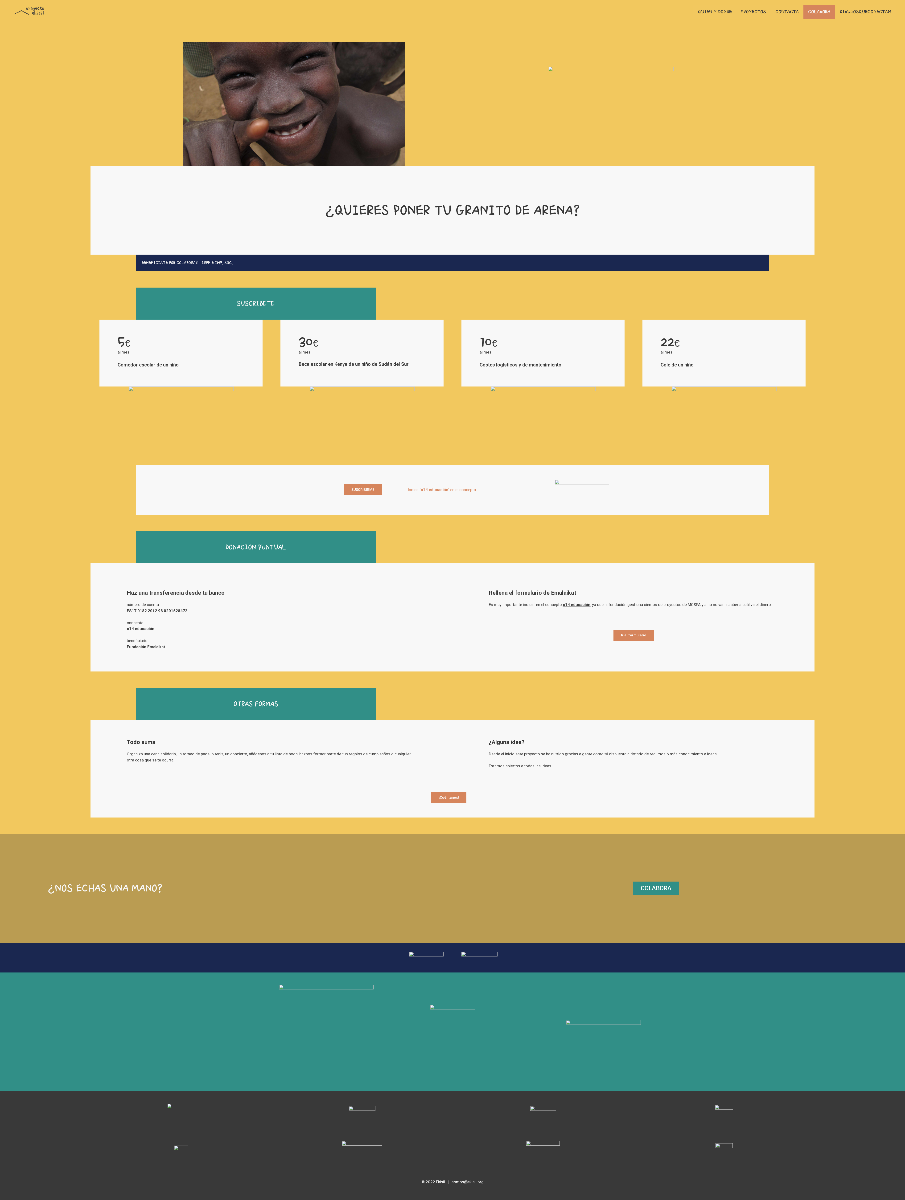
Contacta (787, 12)
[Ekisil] (29, 10)
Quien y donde (715, 12)
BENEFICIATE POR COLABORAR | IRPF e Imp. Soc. (187, 262)
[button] (452, 263)
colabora (819, 12)
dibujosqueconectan (865, 12)
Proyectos (753, 12)
